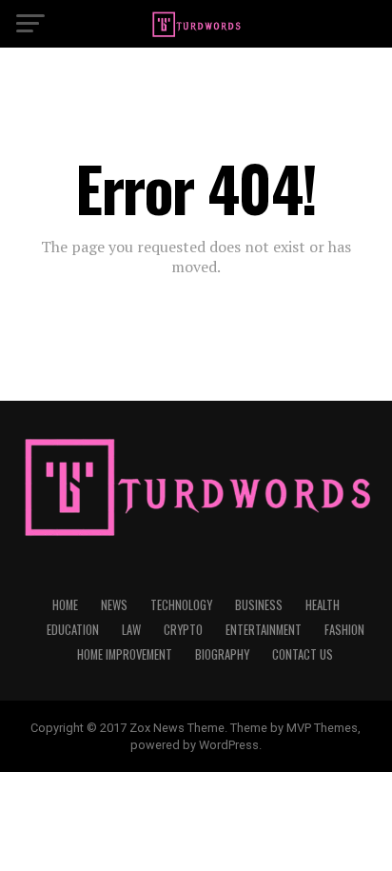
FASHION (344, 630)
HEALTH (322, 605)
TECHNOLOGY (181, 605)
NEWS (114, 605)
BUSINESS (259, 605)
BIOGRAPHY (222, 654)
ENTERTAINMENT (263, 630)
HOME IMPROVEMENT (124, 654)
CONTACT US (302, 654)
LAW (131, 630)
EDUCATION (73, 630)
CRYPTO (183, 630)
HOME (65, 605)
